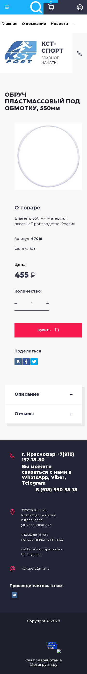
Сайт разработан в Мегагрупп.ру (43, 662)
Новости (59, 23)
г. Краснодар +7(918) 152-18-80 (48, 457)
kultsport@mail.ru (36, 568)
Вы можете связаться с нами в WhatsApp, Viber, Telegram (46, 475)
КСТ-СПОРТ (52, 47)
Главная (9, 23)
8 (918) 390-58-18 (56, 490)
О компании (34, 23)
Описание (26, 394)
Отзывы (24, 413)
